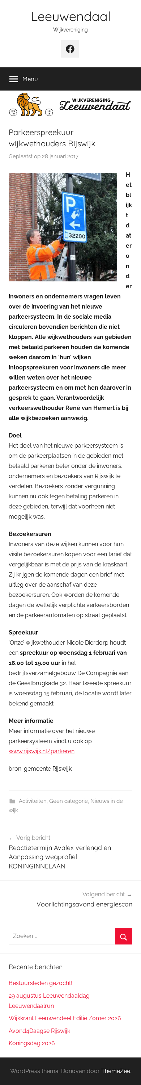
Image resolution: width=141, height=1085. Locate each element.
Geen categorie (68, 801)
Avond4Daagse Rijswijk (39, 1030)
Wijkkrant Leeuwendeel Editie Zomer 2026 (65, 1018)
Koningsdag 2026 (32, 1043)
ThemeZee (115, 1071)
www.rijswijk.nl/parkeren (41, 751)
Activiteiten (33, 801)
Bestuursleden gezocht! (40, 983)
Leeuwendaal (71, 16)
